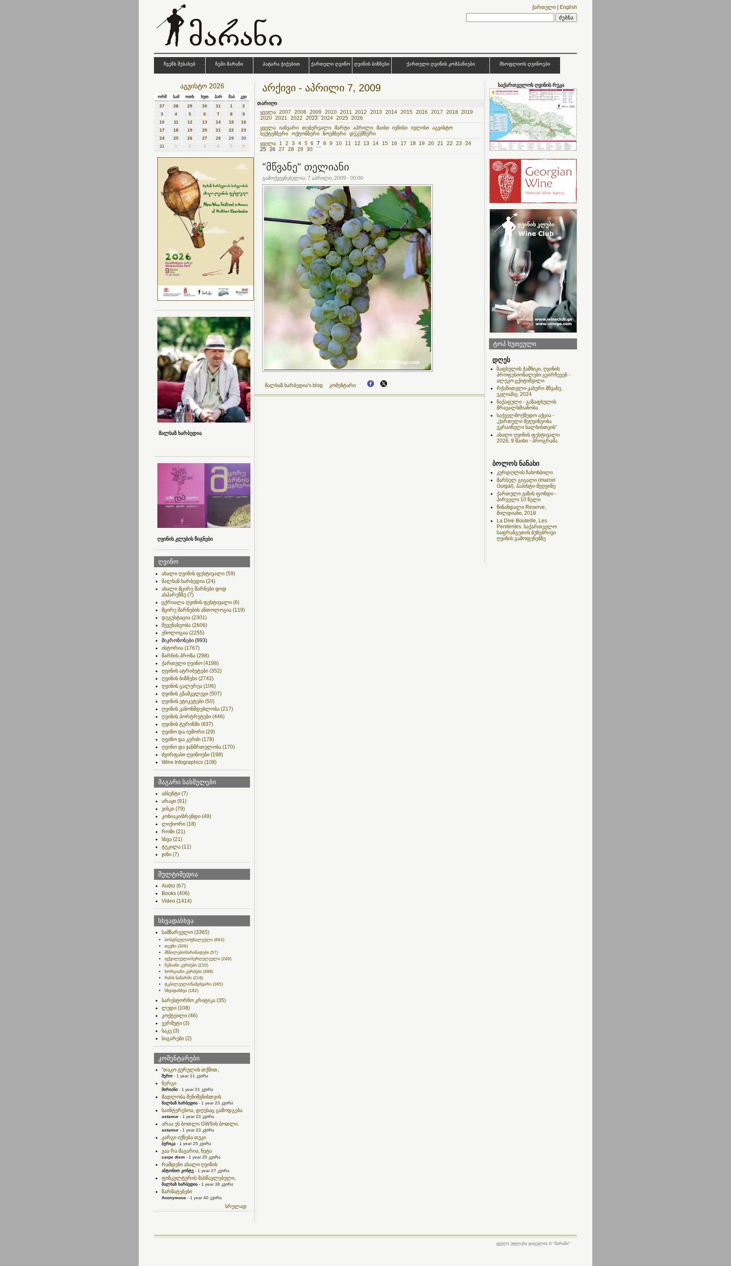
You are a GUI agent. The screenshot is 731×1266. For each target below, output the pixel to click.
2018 (452, 112)
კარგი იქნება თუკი (184, 1137)
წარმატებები (177, 1192)
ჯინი (170, 854)
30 (204, 106)
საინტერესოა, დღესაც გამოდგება (202, 1110)
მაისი (382, 128)
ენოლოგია (183, 633)
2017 (437, 112)
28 (176, 106)
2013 (376, 112)
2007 (285, 112)
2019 (467, 112)
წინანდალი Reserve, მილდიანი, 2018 (521, 510)
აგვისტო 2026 (202, 86)
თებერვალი (316, 128)
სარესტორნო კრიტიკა (194, 1000)
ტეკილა (176, 847)
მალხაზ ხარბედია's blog (294, 385)
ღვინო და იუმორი (188, 732)
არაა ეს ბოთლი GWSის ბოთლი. (200, 1124)
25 (176, 138)
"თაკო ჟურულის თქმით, (190, 1070)
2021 (281, 118)
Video (177, 901)
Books (176, 893)
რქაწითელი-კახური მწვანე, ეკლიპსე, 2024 (529, 391)
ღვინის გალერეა (189, 686)
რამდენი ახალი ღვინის (189, 1164)
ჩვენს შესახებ (179, 63)
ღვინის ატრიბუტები (192, 671)
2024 (327, 118)
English (568, 7)
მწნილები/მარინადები (191, 952)
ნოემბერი (334, 134)
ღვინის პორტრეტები (193, 717)
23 (243, 130)
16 (243, 122)
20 (204, 130)
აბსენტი (175, 793)
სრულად (236, 1206)
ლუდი (176, 1008)
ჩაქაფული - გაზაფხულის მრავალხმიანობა (526, 405)
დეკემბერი (362, 134)
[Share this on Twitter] (383, 385)
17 (162, 130)
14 (218, 122)
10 (162, 122)
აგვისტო (442, 128)
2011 (346, 112)
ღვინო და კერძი (188, 739)
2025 (342, 118)
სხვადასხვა (181, 990)
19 (189, 130)
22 (231, 130)
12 (189, 122)
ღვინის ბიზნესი (372, 63)
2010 (331, 112)
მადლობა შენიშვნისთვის (191, 1097)
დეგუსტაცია (184, 618)
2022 (296, 118)
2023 (312, 118)
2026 (357, 118)
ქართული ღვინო (330, 63)
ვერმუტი (176, 1023)
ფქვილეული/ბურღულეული (198, 958)
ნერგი (169, 1083)
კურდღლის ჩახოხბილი (525, 472)
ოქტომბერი (305, 134)
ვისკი (173, 809)
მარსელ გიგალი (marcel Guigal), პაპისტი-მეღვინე (526, 483)
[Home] (220, 48)
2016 (422, 112)
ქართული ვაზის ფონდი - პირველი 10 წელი (526, 497)
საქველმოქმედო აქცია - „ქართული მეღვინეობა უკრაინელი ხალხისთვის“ (527, 421)
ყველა (268, 112)
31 (218, 106)
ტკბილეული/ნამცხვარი (194, 984)
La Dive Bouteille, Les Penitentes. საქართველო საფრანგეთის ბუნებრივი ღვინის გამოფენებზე (527, 529)
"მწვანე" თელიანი (305, 167)
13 (204, 122)
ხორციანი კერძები (189, 971)
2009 (316, 112)
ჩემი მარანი (229, 63)
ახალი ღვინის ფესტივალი (198, 574)
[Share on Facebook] (370, 385)
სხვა (172, 839)
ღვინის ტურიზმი (187, 724)
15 (231, 122)
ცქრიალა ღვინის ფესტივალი (200, 602)
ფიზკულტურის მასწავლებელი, (199, 1178)
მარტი (342, 128)
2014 (391, 112)
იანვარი (289, 128)
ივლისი (420, 128)
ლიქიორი (179, 824)
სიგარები (177, 1038)
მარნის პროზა (185, 656)
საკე (170, 1031)
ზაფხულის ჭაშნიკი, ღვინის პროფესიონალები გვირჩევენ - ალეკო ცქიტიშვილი (533, 375)
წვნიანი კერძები (186, 965)
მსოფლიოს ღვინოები (525, 63)
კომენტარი (342, 385)
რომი (173, 832)
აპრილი (363, 128)
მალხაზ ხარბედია (188, 581)
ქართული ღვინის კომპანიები (441, 63)
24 (162, 138)
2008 (300, 112)
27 (162, 106)
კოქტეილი (180, 1016)
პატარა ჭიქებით (281, 63)
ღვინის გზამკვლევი (192, 694)
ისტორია (181, 648)
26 (189, 138)
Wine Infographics (189, 762)
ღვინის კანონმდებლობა (197, 709)
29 (189, 106)
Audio (174, 886)
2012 (361, 112)
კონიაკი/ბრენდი (186, 816)
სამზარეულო (185, 932)
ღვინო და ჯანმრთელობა (198, 747)
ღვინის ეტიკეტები (188, 701)
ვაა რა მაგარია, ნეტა (187, 1151)
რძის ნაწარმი (184, 977)
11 (176, 122)
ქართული (544, 7)
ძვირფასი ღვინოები (192, 755)
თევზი (176, 946)
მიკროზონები (184, 640)
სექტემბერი (274, 134)
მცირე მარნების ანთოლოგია (203, 610)
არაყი (174, 801)
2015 (406, 112)
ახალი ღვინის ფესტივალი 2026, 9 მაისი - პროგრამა (528, 438)
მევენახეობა (184, 625)
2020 (266, 118)
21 (218, 130)
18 (176, 130)
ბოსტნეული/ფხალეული (194, 939)
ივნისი (399, 128)
